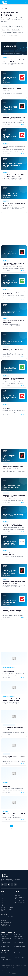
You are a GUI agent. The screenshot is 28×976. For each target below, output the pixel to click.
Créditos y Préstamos (18, 32)
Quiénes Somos (4, 952)
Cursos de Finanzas (18, 952)
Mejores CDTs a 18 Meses (7, 907)
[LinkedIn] (15, 884)
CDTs (3, 29)
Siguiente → (14, 828)
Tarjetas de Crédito (6, 32)
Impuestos (4, 35)
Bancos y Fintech (16, 29)
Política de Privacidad (19, 957)
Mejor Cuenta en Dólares (20, 902)
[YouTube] (9, 884)
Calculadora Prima (5, 946)
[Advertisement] (14, 229)
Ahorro (8, 29)
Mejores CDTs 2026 (5, 894)
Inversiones (4, 26)
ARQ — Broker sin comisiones (5, 919)
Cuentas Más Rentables (20, 900)
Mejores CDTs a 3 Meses (6, 898)
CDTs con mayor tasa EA (6, 896)
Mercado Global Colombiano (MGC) (5, 925)
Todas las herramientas (19, 946)
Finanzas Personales (6, 38)
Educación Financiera (13, 35)
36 (23, 826)
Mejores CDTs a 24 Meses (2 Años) (7, 910)
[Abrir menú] (25, 2)
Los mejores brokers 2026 (7, 916)
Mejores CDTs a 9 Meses (6, 902)
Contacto (3, 957)
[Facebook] (2, 884)
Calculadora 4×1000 (18, 938)
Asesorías (3, 955)
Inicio (2, 8)
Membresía (16, 955)
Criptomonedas (18, 26)
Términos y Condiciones (6, 959)
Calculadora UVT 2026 (19, 942)
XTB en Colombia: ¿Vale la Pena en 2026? (14, 813)
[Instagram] (5, 884)
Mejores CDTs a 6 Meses (6, 900)
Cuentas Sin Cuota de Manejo (20, 898)
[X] (12, 884)
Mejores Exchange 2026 (6, 922)
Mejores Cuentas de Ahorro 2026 (19, 895)
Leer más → (23, 67)
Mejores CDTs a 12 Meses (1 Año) (7, 904)
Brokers (11, 26)
